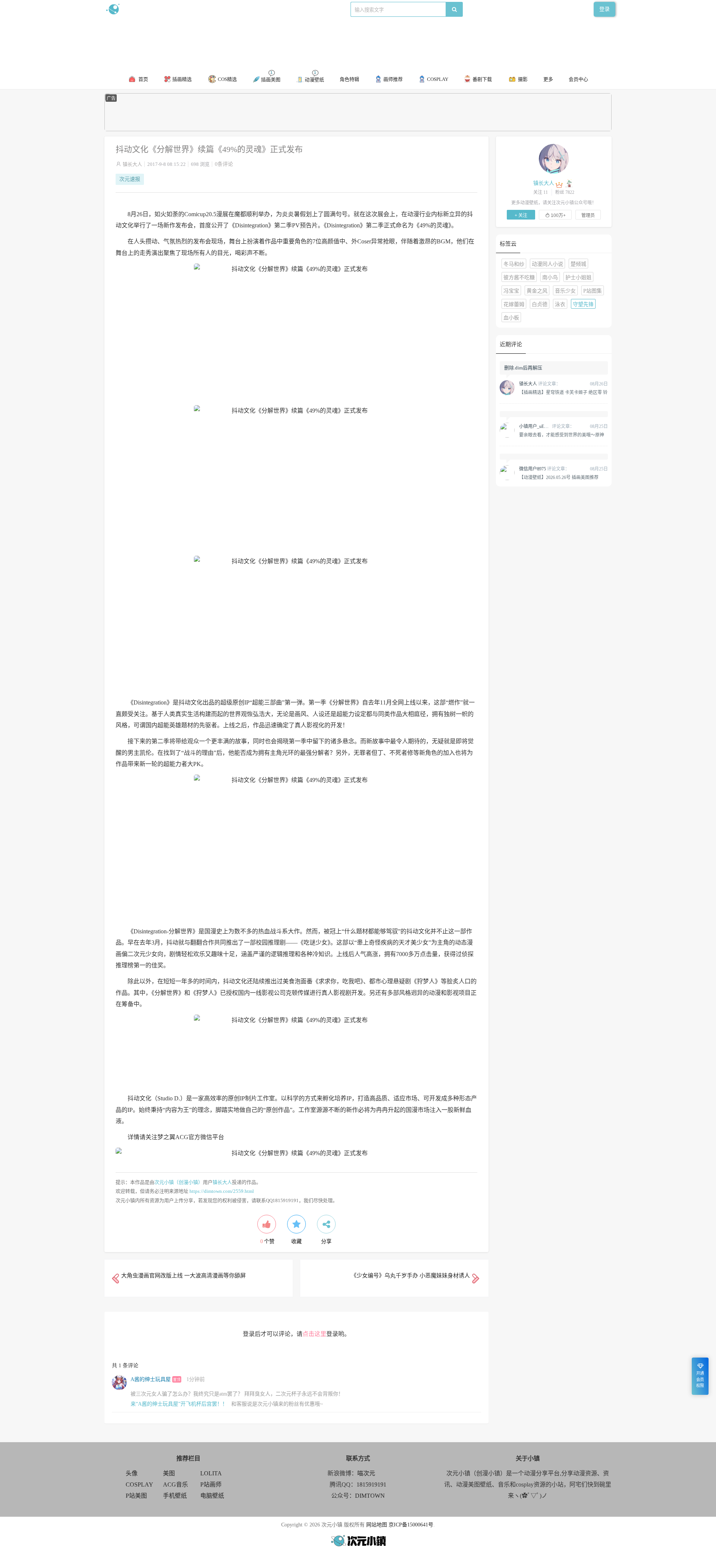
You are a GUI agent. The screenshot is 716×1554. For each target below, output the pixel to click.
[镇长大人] (554, 158)
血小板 (511, 318)
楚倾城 (578, 264)
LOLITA (211, 1473)
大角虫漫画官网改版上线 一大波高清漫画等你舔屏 (183, 1276)
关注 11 (540, 192)
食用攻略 (207, 9)
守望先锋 (583, 304)
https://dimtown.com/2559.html (221, 1191)
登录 (604, 9)
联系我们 (233, 9)
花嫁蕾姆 (513, 304)
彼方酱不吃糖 (519, 277)
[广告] (358, 129)
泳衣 (560, 304)
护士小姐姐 (578, 277)
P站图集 (592, 291)
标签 (254, 9)
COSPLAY (139, 1484)
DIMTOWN (370, 1495)
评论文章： (539, 384)
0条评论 (224, 164)
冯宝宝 (511, 291)
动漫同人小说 (547, 264)
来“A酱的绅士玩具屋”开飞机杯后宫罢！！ (179, 1404)
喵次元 (366, 1473)
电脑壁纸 (212, 1495)
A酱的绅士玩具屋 (151, 1379)
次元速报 (129, 179)
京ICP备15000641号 (411, 1525)
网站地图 (376, 1525)
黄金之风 (537, 291)
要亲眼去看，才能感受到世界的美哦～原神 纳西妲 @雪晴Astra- (561, 434)
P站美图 (136, 1495)
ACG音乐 (175, 1484)
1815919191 (371, 1484)
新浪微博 (182, 9)
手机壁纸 (175, 1495)
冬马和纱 (513, 264)
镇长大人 (132, 164)
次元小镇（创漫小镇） (178, 1182)
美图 (169, 1473)
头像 (132, 1473)
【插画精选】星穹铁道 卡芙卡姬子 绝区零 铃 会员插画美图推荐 (563, 392)
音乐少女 (565, 291)
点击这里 (314, 1334)
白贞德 (539, 304)
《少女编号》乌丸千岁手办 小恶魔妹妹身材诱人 (410, 1276)
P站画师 (211, 1484)
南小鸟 (550, 277)
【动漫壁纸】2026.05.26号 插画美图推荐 (559, 477)
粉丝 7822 (564, 192)
